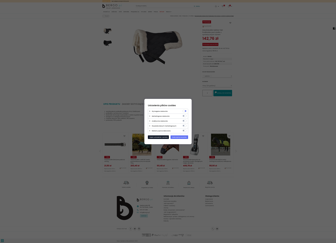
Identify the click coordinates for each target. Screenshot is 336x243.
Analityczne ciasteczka (160, 121)
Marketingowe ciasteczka (160, 116)
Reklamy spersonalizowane (161, 131)
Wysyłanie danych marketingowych (164, 126)
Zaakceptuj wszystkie (179, 137)
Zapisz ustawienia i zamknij (158, 137)
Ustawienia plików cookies (162, 105)
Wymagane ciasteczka (160, 111)
